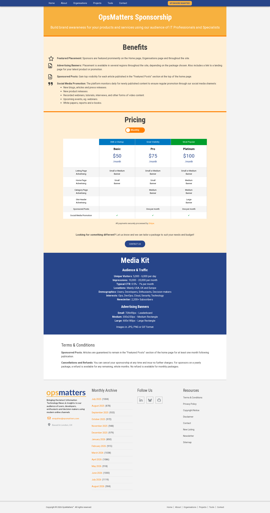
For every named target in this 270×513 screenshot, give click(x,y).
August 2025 (98, 406)
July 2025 (96, 399)
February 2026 (99, 446)
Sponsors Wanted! (180, 3)
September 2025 (100, 412)
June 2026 (97, 473)
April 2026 (97, 459)
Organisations (190, 507)
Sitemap (187, 442)
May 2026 (96, 466)
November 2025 (100, 426)
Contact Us (135, 244)
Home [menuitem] (52, 3)
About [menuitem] (64, 3)
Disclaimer (188, 416)
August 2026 (98, 486)
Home (169, 507)
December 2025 (100, 432)
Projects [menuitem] (97, 3)
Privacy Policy (190, 404)
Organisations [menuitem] (80, 3)
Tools (211, 507)
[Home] (66, 392)
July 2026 (96, 479)
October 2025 (98, 419)
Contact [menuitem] (123, 3)
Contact (187, 423)
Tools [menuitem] (110, 3)
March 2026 (97, 453)
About (178, 507)
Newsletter (188, 436)
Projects (202, 507)
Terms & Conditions (192, 397)
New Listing (188, 429)
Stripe (151, 223)
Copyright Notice (191, 410)
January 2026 (98, 439)
